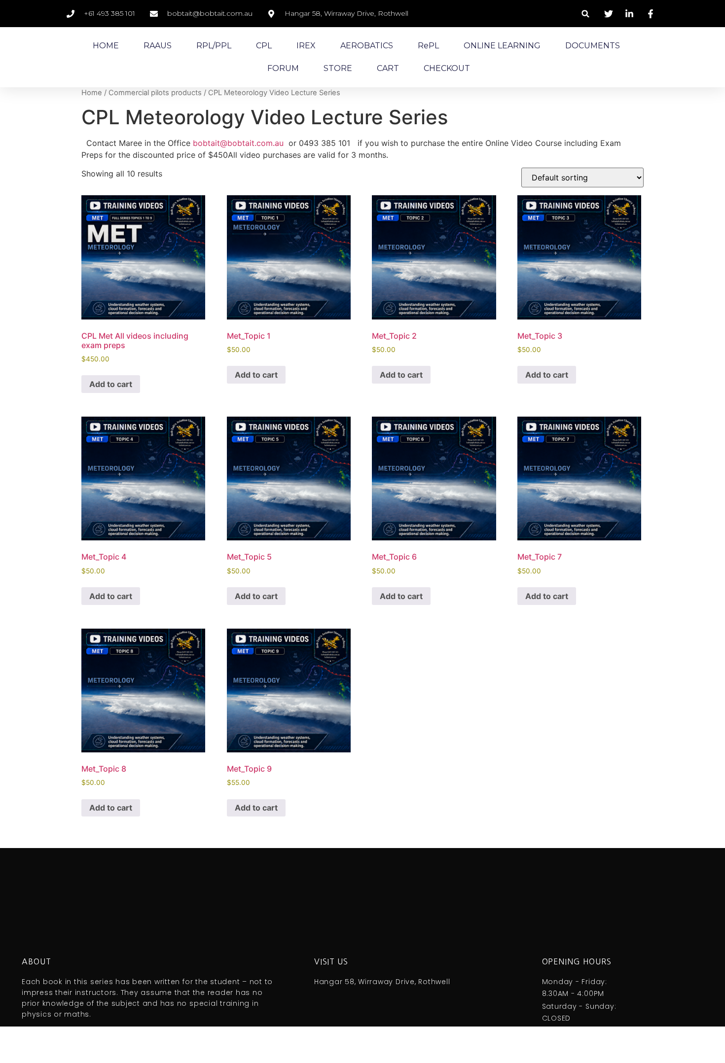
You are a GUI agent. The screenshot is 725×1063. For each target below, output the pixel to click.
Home (91, 92)
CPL (264, 45)
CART (388, 68)
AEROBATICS (366, 45)
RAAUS (158, 45)
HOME (106, 45)
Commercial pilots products (155, 92)
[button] (585, 13)
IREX (306, 45)
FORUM (283, 68)
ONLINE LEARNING (502, 45)
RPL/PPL (213, 45)
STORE (338, 68)
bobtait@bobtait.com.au (238, 143)
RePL (428, 45)
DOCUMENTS (592, 45)
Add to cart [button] (110, 384)
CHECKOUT (447, 68)
